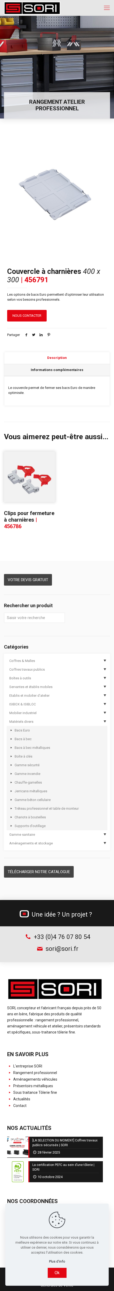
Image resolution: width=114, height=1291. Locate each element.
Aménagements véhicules (34, 1079)
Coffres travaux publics (27, 669)
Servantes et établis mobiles (30, 687)
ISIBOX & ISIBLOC (22, 704)
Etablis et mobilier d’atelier (29, 696)
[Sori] (32, 7)
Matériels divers (21, 722)
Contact (19, 1106)
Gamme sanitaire (22, 835)
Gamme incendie (27, 774)
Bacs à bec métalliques (32, 748)
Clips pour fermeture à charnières (29, 520)
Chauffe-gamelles (28, 782)
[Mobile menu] (106, 7)
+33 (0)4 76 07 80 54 (61, 937)
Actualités (21, 1099)
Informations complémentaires (57, 370)
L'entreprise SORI (27, 1066)
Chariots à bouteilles (30, 817)
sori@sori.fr (61, 948)
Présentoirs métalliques (32, 1086)
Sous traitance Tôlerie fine (34, 1092)
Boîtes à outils (20, 678)
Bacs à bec (23, 739)
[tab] (57, 358)
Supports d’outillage (30, 826)
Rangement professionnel (34, 1073)
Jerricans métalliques (31, 791)
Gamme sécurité (27, 765)
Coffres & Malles (22, 661)
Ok (57, 1272)
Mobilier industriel (23, 713)
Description (57, 358)
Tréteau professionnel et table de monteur (47, 808)
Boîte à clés (23, 756)
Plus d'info (57, 1261)
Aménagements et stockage (31, 843)
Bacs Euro (22, 730)
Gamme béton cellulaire (33, 800)
